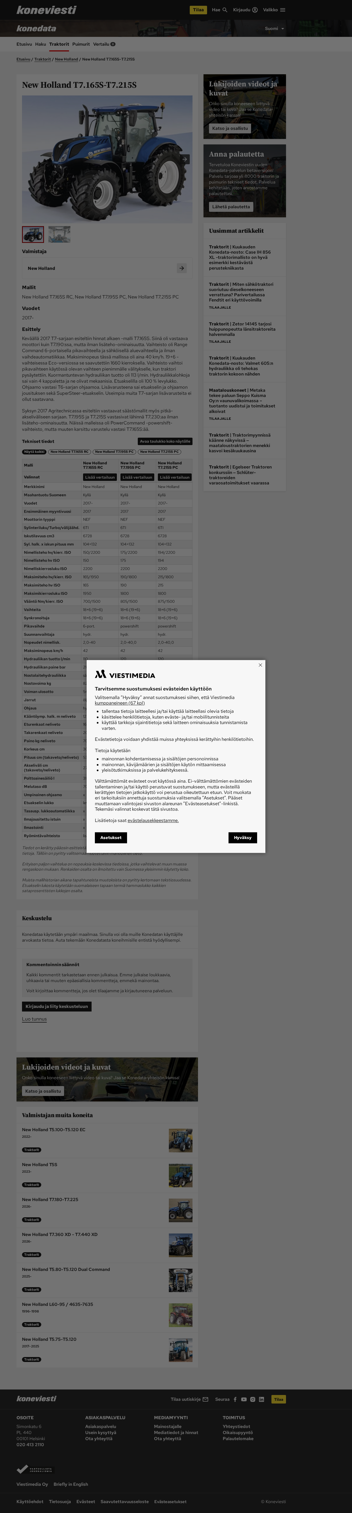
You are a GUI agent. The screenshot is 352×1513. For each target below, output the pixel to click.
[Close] (260, 665)
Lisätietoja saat (137, 820)
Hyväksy (243, 838)
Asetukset (111, 838)
